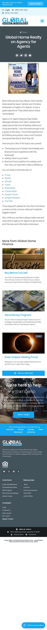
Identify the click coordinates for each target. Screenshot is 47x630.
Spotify (8, 178)
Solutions (7, 480)
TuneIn (8, 185)
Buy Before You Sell (16, 272)
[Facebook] (4, 471)
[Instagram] (9, 471)
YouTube (8, 201)
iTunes (7, 175)
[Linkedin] (14, 471)
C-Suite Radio (11, 191)
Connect (6, 502)
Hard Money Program (18, 315)
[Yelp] (18, 471)
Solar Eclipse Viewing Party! (21, 357)
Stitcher (8, 181)
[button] (42, 21)
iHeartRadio (10, 188)
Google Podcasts (12, 198)
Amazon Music (11, 194)
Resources (29, 480)
